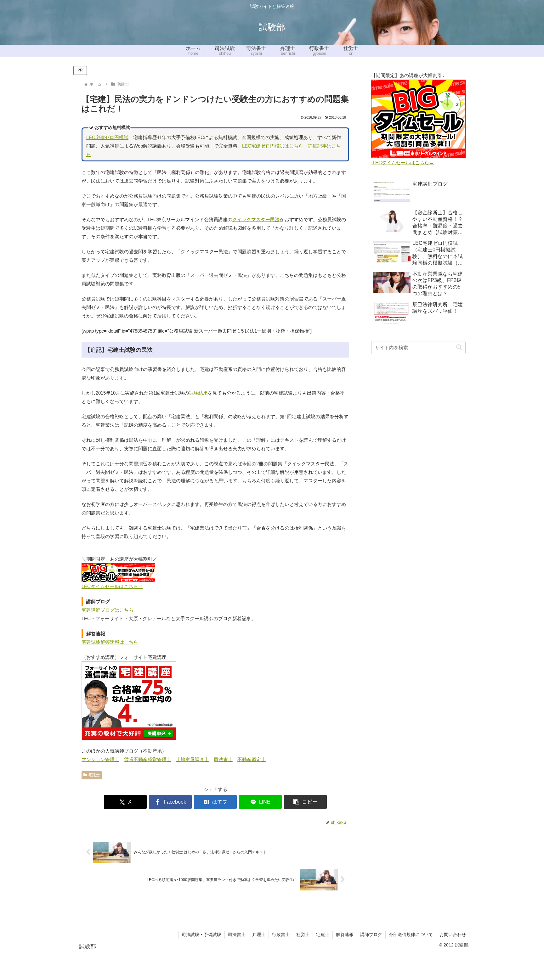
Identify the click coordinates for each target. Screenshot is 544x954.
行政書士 (281, 934)
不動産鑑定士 (251, 759)
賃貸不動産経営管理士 (147, 759)
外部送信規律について (411, 934)
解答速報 (345, 934)
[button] (305, 802)
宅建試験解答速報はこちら (110, 642)
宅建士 (94, 775)
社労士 (302, 934)
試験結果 (198, 393)
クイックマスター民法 (256, 219)
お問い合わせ (452, 934)
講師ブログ (371, 934)
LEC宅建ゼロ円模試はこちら (272, 146)
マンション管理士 (100, 759)
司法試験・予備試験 (201, 934)
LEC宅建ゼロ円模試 (107, 137)
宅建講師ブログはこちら (107, 610)
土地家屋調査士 (192, 759)
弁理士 (258, 934)
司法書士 (223, 759)
